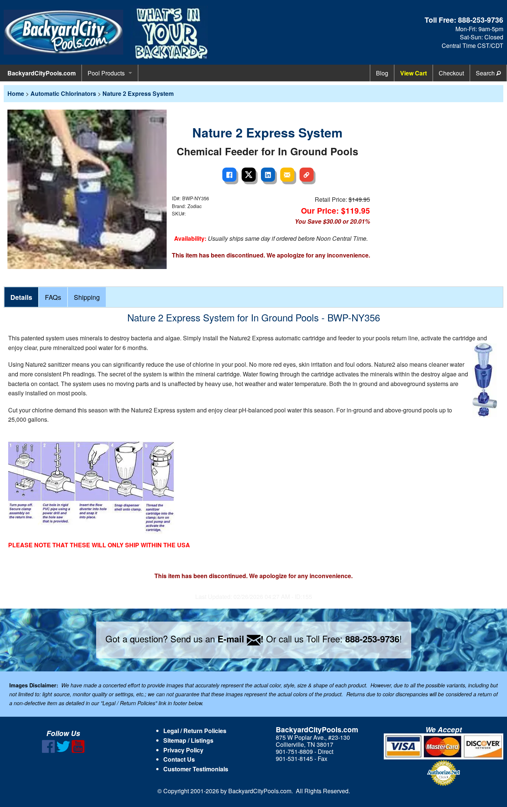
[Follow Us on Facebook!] (48, 750)
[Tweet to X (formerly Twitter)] (249, 175)
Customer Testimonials (195, 769)
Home (15, 93)
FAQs (53, 297)
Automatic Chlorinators (63, 93)
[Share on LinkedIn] (268, 175)
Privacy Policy (183, 750)
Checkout (451, 73)
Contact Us (179, 759)
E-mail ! (240, 638)
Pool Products (106, 73)
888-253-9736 (480, 19)
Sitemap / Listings (188, 740)
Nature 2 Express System (138, 93)
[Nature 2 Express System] (87, 188)
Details (21, 297)
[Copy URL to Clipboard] (307, 175)
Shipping (87, 297)
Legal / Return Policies (194, 730)
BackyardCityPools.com (41, 73)
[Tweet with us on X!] (63, 750)
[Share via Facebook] (229, 175)
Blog (382, 73)
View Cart (413, 73)
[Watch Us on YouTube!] (78, 750)
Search (486, 73)
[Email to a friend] (287, 175)
